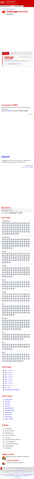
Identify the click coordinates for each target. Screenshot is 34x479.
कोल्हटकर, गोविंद (8, 417)
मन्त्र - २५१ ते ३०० (9, 377)
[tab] (5, 53)
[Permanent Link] (26, 60)
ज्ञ (28, 225)
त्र (20, 227)
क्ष (13, 225)
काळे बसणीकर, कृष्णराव (9, 410)
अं (7, 223)
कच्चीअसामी (5, 157)
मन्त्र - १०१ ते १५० (9, 383)
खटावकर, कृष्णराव (8, 399)
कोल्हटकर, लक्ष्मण (8, 414)
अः (5, 223)
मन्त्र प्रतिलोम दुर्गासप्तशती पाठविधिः (12, 390)
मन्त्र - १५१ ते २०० (9, 381)
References (12, 9)
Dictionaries (5, 9)
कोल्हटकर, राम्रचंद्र (9, 419)
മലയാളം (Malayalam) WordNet (9, 60)
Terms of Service (17, 470)
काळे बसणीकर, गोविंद (9, 408)
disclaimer (25, 468)
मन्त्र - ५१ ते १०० (8, 385)
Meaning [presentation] (5, 53)
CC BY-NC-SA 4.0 (27, 475)
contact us (19, 468)
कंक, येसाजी (7, 404)
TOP (30, 114)
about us (31, 468)
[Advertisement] (17, 33)
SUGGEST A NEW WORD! (27, 167)
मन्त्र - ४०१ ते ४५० (9, 370)
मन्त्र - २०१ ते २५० (9, 379)
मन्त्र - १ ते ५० (8, 387)
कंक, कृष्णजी (7, 406)
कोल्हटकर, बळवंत (8, 412)
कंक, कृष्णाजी (7, 401)
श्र (5, 231)
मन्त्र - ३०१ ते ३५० (9, 375)
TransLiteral (12, 474)
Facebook (9, 111)
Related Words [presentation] (14, 53)
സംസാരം (18, 64)
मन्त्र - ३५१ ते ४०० (9, 372)
